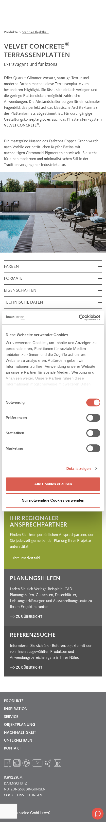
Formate (13, 278)
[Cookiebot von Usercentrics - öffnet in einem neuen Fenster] (78, 317)
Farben (11, 267)
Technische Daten (23, 302)
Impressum (13, 777)
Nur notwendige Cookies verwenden (53, 500)
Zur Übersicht (29, 617)
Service (11, 717)
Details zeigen (78, 468)
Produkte (11, 32)
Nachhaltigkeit (20, 733)
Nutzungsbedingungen (24, 789)
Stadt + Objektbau (35, 32)
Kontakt (12, 748)
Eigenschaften (20, 291)
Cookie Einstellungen (23, 795)
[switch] (93, 418)
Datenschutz (15, 783)
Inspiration (16, 709)
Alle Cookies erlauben (53, 484)
